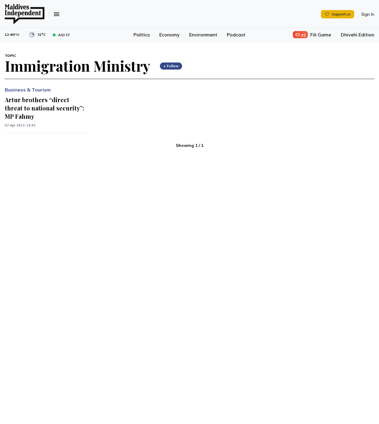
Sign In (367, 14)
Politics (142, 35)
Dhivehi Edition (357, 35)
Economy (169, 35)
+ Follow (171, 66)
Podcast (236, 35)
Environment (203, 35)
